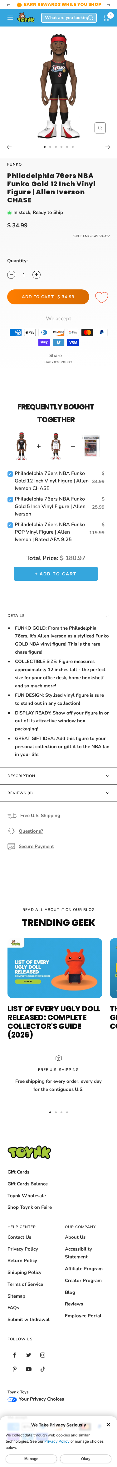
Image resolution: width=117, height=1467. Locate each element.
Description (21, 783)
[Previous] (9, 155)
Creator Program (83, 1288)
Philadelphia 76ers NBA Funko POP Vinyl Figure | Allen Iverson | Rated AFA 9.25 (50, 540)
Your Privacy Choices (40, 1407)
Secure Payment (36, 854)
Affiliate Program (84, 1276)
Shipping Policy (24, 1280)
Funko (14, 172)
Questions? (31, 839)
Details (16, 623)
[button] (106, 25)
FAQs (13, 1315)
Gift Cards (18, 1180)
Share (55, 363)
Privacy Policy (22, 1257)
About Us (75, 1245)
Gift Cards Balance (27, 1192)
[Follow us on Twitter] (29, 1363)
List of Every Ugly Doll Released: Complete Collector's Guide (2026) (53, 1029)
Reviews (74, 1312)
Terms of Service (25, 1292)
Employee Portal (83, 1323)
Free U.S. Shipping (40, 823)
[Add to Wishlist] (102, 306)
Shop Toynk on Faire (29, 1215)
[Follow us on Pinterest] (14, 1377)
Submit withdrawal (28, 1327)
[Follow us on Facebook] (14, 1363)
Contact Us (19, 1245)
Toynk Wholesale (26, 1203)
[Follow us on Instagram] (43, 1363)
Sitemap (16, 1304)
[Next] (108, 155)
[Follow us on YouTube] (29, 1377)
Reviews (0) (20, 800)
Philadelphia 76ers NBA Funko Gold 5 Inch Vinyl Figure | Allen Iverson (50, 514)
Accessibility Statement (78, 1261)
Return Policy (22, 1268)
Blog (70, 1300)
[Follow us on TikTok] (43, 1377)
